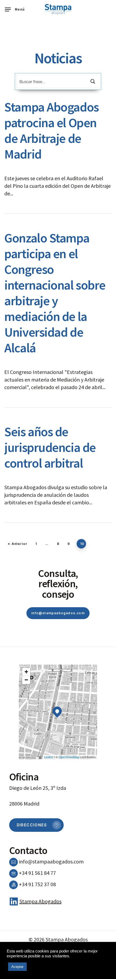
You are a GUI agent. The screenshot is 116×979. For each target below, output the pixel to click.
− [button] (26, 679)
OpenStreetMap (69, 757)
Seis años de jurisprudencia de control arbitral (50, 447)
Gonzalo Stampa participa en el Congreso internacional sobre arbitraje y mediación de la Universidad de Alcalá (54, 293)
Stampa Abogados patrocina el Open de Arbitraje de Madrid (51, 130)
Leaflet (48, 757)
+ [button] (26, 671)
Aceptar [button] (17, 967)
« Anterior (17, 544)
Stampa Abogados (40, 901)
